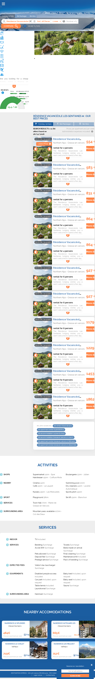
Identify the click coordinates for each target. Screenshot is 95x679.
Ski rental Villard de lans (63, 426)
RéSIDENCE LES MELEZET (64, 644)
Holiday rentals (8, 16)
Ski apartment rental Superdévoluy (51, 430)
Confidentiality (50, 675)
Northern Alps (59, 143)
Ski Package (21, 16)
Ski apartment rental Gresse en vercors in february (56, 441)
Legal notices (38, 675)
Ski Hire (33, 16)
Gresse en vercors (76, 143)
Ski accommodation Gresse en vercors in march (55, 437)
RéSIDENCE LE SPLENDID (15, 623)
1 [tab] (34, 58)
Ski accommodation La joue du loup (51, 433)
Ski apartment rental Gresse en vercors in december (57, 445)
